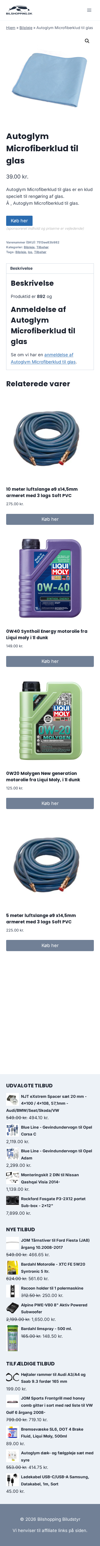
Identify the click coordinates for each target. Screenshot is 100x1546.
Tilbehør (42, 247)
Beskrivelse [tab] (21, 268)
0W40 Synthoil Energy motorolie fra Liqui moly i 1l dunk (46, 634)
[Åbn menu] (89, 10)
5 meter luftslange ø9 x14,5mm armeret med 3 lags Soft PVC (41, 918)
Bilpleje (25, 27)
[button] (87, 41)
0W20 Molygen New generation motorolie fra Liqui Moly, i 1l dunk (43, 776)
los (30, 252)
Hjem (10, 27)
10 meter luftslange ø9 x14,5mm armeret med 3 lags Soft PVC (42, 492)
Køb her (19, 220)
